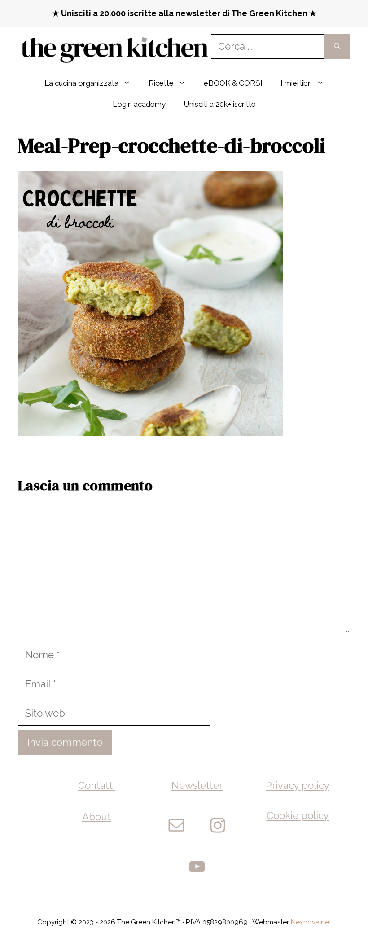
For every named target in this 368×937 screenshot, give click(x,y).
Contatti (96, 785)
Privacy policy (297, 785)
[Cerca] (337, 46)
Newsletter (197, 785)
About (96, 817)
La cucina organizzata (81, 83)
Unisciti (76, 13)
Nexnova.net (311, 922)
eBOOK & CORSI (233, 83)
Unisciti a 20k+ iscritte (220, 104)
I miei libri (296, 83)
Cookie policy (298, 815)
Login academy (139, 104)
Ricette (161, 83)
